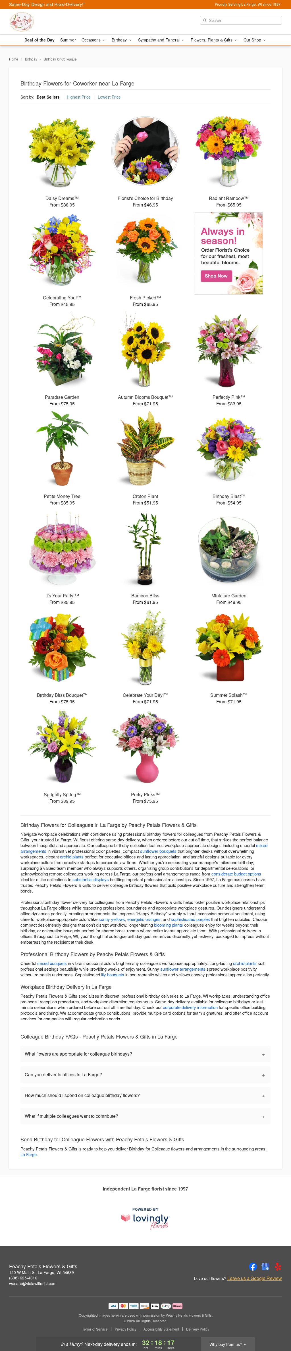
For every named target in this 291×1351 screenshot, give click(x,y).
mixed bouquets (52, 963)
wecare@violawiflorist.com (33, 1283)
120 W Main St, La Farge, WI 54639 (41, 1272)
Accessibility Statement (161, 1329)
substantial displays (90, 879)
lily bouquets (112, 974)
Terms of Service (95, 1329)
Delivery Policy (197, 1329)
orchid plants (72, 857)
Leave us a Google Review (254, 1278)
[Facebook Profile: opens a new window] (253, 1267)
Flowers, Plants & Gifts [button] (212, 40)
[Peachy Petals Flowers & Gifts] (50, 22)
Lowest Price (109, 97)
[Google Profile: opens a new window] (265, 1267)
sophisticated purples (190, 919)
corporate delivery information (190, 1007)
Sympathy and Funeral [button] (159, 40)
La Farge (28, 1154)
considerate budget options (236, 874)
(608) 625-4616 (23, 1278)
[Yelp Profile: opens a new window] (278, 1267)
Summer (68, 40)
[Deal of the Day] (229, 253)
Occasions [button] (92, 40)
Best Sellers (48, 97)
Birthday (31, 59)
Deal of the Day (39, 40)
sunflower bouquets (158, 851)
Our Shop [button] (253, 40)
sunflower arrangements (182, 969)
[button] (276, 1327)
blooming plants (168, 925)
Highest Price (79, 97)
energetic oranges (144, 919)
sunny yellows (112, 919)
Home (13, 59)
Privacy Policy (125, 1329)
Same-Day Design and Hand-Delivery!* (47, 4)
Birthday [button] (120, 40)
